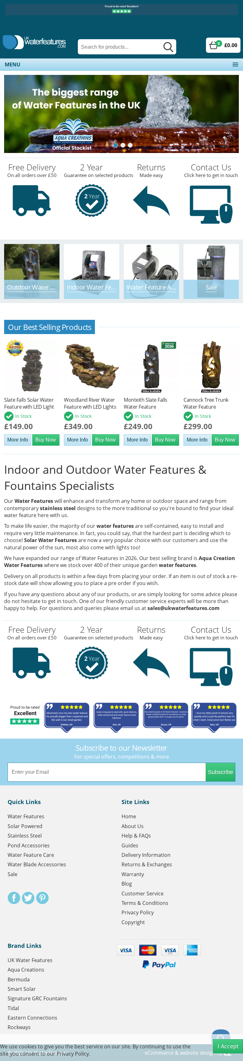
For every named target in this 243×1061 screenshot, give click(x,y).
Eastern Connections (32, 1017)
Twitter (28, 898)
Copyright (133, 922)
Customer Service (143, 893)
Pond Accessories (29, 845)
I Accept (228, 1046)
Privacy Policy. (73, 1053)
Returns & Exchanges (147, 864)
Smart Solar (22, 988)
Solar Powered (25, 826)
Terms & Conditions (145, 902)
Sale (12, 874)
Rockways (19, 1027)
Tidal (13, 1008)
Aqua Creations (26, 969)
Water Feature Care (31, 854)
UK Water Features (30, 960)
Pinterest (42, 898)
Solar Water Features (50, 540)
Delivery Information (146, 854)
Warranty (133, 874)
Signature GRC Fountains (37, 998)
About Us (133, 826)
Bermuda (19, 979)
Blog (127, 883)
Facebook (14, 898)
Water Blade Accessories (37, 864)
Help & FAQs (136, 835)
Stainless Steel (25, 835)
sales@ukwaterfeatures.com (183, 608)
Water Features (34, 500)
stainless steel (58, 508)
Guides (130, 845)
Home (129, 816)
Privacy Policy (138, 912)
